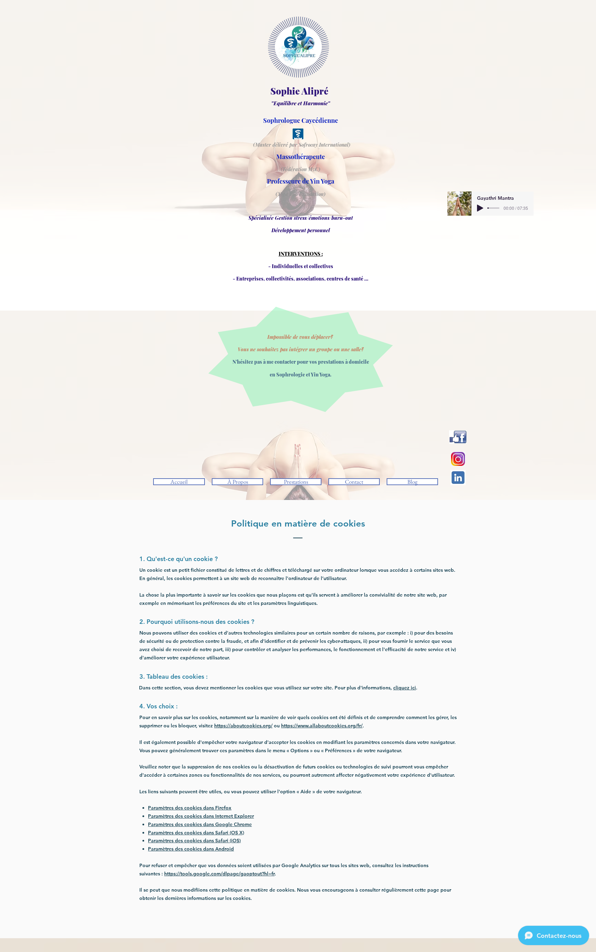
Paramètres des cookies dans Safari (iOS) (194, 840)
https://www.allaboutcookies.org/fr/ (321, 726)
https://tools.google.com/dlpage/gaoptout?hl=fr (219, 874)
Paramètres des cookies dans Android (191, 849)
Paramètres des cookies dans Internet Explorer (201, 816)
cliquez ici (404, 688)
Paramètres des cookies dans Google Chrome (200, 824)
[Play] (480, 208)
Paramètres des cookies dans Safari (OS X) (196, 833)
